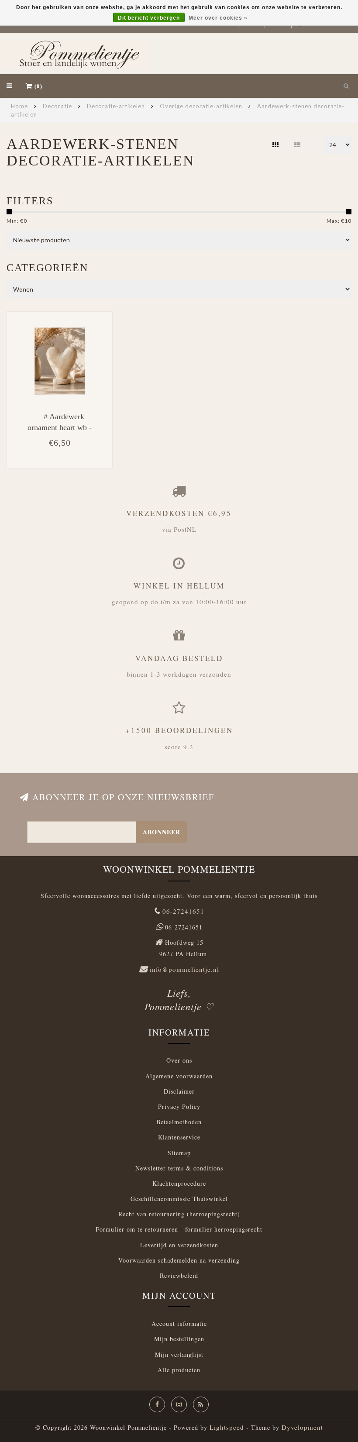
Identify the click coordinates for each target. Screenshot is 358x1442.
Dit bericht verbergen (149, 18)
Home (19, 106)
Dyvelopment (302, 1427)
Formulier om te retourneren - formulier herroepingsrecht (179, 1229)
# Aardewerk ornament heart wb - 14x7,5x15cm (60, 427)
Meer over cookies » (218, 18)
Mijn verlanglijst (179, 1354)
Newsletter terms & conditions (179, 1168)
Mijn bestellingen (179, 1339)
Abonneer (161, 831)
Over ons (179, 1060)
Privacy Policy (179, 1106)
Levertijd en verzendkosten (179, 1245)
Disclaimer (179, 1091)
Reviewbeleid (179, 1275)
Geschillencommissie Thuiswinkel (179, 1198)
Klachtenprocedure (179, 1183)
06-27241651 (183, 911)
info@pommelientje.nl (184, 969)
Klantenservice (179, 1137)
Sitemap (179, 1153)
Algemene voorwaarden (179, 1076)
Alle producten (179, 1370)
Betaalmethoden (179, 1122)
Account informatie (179, 1323)
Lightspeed (227, 1427)
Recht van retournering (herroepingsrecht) (179, 1214)
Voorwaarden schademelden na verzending (179, 1260)
